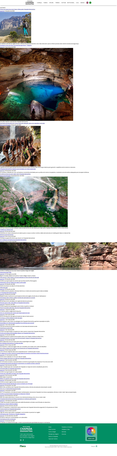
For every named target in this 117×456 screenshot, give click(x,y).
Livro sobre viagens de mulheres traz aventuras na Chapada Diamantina (19, 348)
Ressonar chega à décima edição (9, 404)
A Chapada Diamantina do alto (8, 292)
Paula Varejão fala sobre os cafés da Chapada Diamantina (15, 358)
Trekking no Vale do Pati (6, 229)
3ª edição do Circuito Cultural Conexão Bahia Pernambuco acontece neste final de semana (24, 353)
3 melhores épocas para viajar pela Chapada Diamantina (15, 174)
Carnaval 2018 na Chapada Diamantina (10, 368)
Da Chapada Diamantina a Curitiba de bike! (11, 343)
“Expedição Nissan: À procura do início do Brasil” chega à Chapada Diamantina (20, 338)
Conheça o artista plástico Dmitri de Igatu (11, 318)
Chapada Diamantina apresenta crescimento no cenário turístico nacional (20, 363)
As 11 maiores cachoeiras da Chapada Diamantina (13, 240)
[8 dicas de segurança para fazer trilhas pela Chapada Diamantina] (15, 12)
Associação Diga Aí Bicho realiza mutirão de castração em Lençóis (17, 298)
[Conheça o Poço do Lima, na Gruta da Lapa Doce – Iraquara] (36, 49)
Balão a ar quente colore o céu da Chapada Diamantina (15, 378)
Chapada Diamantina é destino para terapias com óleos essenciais (18, 169)
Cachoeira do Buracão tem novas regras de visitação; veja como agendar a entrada (22, 123)
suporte (2, 11)
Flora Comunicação (5, 125)
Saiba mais (91, 438)
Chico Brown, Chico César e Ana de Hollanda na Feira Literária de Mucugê (19, 277)
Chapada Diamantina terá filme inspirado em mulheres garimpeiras (18, 399)
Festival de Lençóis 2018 (6, 328)
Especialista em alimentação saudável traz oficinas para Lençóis (17, 323)
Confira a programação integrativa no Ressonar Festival (15, 394)
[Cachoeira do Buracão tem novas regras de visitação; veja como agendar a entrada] (20, 126)
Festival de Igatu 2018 (5, 272)
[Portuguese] (90, 3)
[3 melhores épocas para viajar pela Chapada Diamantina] (34, 177)
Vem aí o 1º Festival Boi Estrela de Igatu (10, 389)
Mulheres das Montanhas (6, 235)
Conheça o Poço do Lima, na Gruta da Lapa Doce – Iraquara (16, 45)
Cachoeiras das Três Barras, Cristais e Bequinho (12, 414)
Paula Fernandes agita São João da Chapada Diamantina (15, 308)
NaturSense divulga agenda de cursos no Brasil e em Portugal (16, 384)
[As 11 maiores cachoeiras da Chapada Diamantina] (58, 243)
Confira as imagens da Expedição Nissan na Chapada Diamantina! (17, 333)
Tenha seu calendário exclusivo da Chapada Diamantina (15, 373)
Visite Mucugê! (4, 287)
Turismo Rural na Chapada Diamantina (10, 409)
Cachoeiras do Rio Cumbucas (8, 419)
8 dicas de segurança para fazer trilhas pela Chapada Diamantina (17, 9)
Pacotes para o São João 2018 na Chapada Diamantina (14, 303)
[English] (87, 3)
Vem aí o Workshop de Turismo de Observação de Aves (15, 313)
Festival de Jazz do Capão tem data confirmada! (13, 282)
